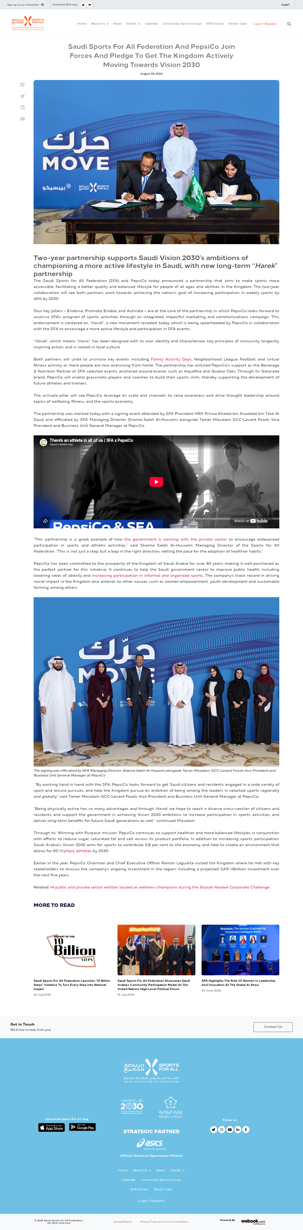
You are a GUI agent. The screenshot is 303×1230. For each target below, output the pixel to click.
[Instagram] (221, 1129)
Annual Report (122, 1222)
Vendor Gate (237, 23)
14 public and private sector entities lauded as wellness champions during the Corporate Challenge (159, 888)
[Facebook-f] (245, 1129)
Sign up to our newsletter (23, 5)
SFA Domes (215, 23)
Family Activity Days (171, 360)
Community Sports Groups (182, 23)
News (117, 23)
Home (82, 23)
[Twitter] (213, 1129)
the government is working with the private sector (175, 540)
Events (131, 23)
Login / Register (265, 24)
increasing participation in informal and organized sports (147, 576)
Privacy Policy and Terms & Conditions (164, 1222)
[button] (289, 24)
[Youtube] (229, 1129)
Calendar (151, 23)
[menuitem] (285, 5)
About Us (98, 23)
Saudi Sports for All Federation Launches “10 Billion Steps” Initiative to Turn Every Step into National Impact (72, 985)
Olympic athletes (75, 851)
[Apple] (83, 4)
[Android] (89, 4)
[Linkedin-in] (237, 1129)
